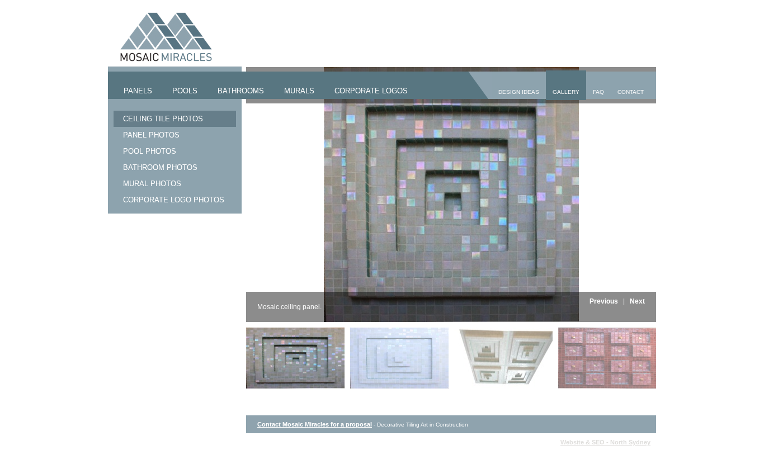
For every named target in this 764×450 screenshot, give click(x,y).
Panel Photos (151, 135)
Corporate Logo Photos (173, 200)
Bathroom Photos (160, 167)
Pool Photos (149, 151)
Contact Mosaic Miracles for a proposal (314, 424)
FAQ (598, 92)
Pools (184, 91)
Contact (630, 92)
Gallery (566, 92)
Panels (138, 91)
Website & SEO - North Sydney (605, 442)
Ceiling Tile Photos (163, 119)
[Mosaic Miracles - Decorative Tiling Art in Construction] (160, 59)
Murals (299, 91)
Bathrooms (241, 91)
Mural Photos (152, 183)
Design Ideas (518, 92)
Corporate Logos (371, 91)
